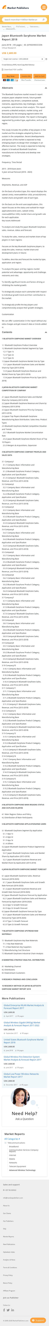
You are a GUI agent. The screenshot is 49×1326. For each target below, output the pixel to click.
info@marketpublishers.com (13, 1198)
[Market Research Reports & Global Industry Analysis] (15, 7)
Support (39, 1320)
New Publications (9, 1244)
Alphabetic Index (9, 1252)
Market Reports (8, 1236)
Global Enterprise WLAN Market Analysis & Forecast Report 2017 (24, 1007)
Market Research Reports (7, 26)
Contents (7, 332)
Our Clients (7, 1213)
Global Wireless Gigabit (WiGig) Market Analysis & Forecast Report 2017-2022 (22, 1024)
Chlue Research (9, 48)
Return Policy (7, 1283)
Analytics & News (9, 1260)
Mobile (12, 1159)
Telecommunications (16, 1143)
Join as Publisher (10, 1298)
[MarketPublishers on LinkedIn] (12, 1310)
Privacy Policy (8, 1275)
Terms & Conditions (10, 1267)
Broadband (14, 1146)
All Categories (12, 1138)
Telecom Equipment (17, 1166)
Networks (13, 1162)
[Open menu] (44, 7)
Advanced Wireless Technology (22, 1170)
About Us (6, 1206)
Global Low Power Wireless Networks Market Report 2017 (21, 1075)
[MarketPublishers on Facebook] (4, 1310)
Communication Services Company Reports (23, 1151)
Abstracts (7, 87)
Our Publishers (8, 1221)
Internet (12, 1155)
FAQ (4, 1229)
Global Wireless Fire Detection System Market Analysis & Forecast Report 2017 (22, 1058)
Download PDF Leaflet (13, 69)
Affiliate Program (9, 1291)
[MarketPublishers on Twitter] (8, 1310)
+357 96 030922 (10, 1190)
